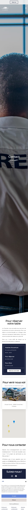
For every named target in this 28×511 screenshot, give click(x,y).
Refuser (14, 500)
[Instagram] (12, 476)
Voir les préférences (14, 504)
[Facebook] (16, 476)
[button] (26, 481)
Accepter (14, 496)
